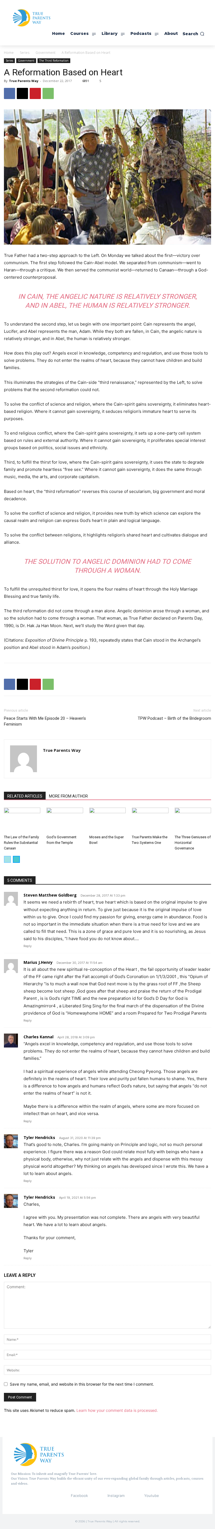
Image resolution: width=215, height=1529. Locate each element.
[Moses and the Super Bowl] (107, 820)
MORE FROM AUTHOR (68, 796)
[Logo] (39, 1454)
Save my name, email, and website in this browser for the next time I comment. (82, 1384)
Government (45, 52)
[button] (193, 34)
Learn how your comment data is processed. (117, 1410)
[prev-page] (7, 859)
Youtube (151, 1495)
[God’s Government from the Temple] (64, 820)
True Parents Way (23, 81)
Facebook (79, 1495)
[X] (22, 93)
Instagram (116, 1495)
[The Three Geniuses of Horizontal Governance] (193, 820)
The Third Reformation (54, 60)
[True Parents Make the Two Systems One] (150, 820)
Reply (28, 946)
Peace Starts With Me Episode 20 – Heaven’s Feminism (45, 721)
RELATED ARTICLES (24, 796)
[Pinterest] (35, 93)
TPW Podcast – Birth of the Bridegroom (174, 718)
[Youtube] (134, 1496)
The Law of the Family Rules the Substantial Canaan (21, 842)
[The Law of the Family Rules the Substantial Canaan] (22, 820)
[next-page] (16, 859)
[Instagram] (97, 1496)
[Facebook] (9, 93)
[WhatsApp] (48, 93)
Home (9, 52)
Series (24, 52)
